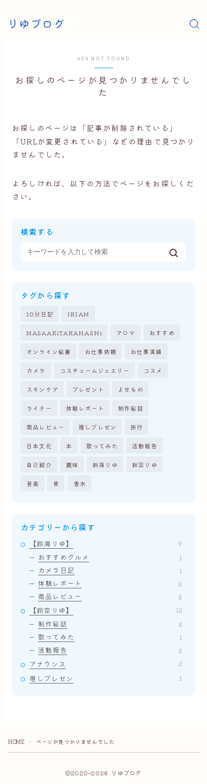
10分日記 (39, 314)
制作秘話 (130, 408)
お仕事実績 (146, 351)
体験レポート (85, 408)
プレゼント (88, 389)
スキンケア (42, 389)
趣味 (72, 464)
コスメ (153, 370)
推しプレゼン (97, 427)
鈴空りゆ (144, 464)
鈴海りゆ (105, 464)
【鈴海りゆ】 (105, 543)
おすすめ (162, 332)
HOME (16, 741)
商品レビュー (45, 427)
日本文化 (39, 446)
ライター (39, 408)
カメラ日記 (110, 570)
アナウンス (105, 664)
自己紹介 (39, 464)
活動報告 (144, 446)
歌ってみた (102, 446)
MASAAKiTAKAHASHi (64, 332)
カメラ (36, 370)
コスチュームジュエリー (94, 370)
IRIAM (78, 314)
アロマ (125, 332)
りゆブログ (36, 24)
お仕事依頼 (100, 351)
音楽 (32, 483)
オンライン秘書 (48, 351)
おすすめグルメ (110, 557)
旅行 (136, 427)
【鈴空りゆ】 (105, 610)
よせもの (130, 389)
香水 (80, 483)
